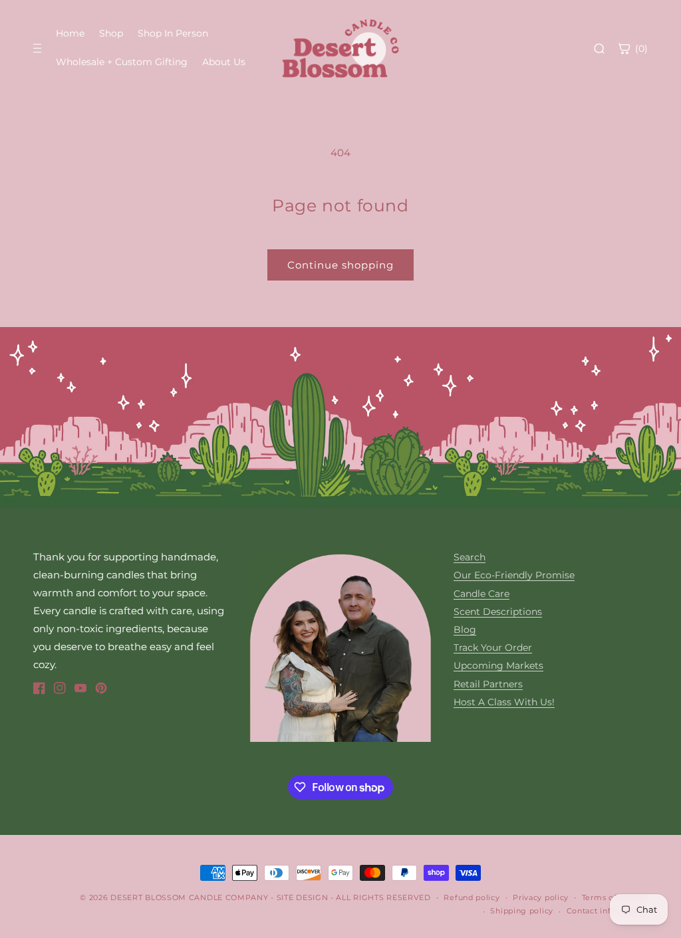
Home (70, 33)
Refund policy (471, 897)
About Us (223, 62)
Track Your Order (493, 647)
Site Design (303, 897)
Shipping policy (521, 910)
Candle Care (481, 594)
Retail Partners (488, 684)
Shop (111, 33)
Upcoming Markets (498, 665)
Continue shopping (340, 265)
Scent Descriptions (498, 612)
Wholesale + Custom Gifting (122, 62)
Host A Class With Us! (504, 702)
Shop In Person (173, 33)
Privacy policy (541, 897)
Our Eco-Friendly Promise (514, 575)
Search (469, 557)
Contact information (607, 910)
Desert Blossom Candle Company (189, 897)
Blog (465, 630)
